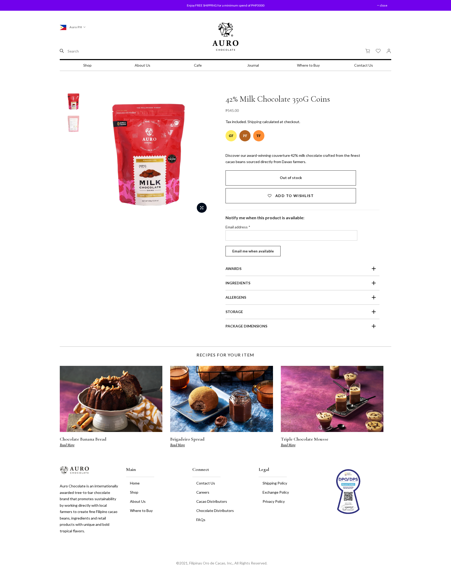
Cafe (198, 65)
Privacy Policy (274, 501)
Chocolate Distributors (215, 510)
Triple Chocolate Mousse (304, 439)
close (70, 5)
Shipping (254, 121)
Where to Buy (308, 65)
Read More (67, 445)
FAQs (200, 519)
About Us (142, 65)
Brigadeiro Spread (187, 439)
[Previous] (99, 154)
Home (135, 483)
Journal (253, 65)
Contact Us (363, 65)
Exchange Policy (276, 492)
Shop (87, 65)
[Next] (197, 154)
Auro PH (75, 27)
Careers (202, 492)
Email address (237, 227)
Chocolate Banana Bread (83, 439)
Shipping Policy (275, 483)
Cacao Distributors (211, 501)
